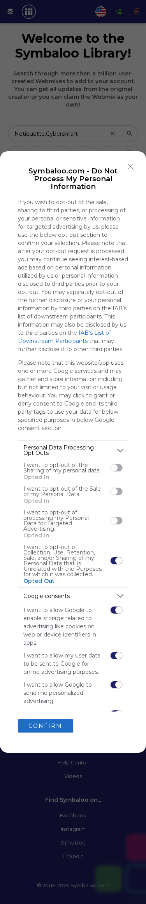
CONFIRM (45, 725)
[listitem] (73, 450)
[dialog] (73, 452)
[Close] (130, 166)
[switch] (116, 468)
